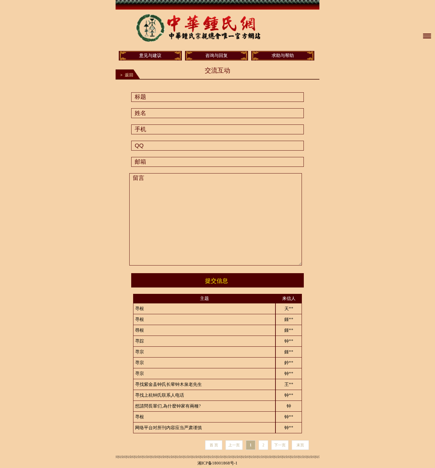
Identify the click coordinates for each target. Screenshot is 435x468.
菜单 (427, 36)
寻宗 (139, 352)
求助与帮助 (283, 55)
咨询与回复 (216, 55)
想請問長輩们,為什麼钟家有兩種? (168, 406)
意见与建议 (150, 55)
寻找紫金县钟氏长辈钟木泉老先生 (168, 384)
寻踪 (139, 341)
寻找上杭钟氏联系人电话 (159, 395)
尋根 (139, 330)
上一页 (234, 445)
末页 (300, 445)
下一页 (280, 445)
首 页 (214, 445)
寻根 (139, 308)
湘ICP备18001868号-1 (217, 463)
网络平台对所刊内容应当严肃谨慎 (168, 427)
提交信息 (216, 281)
